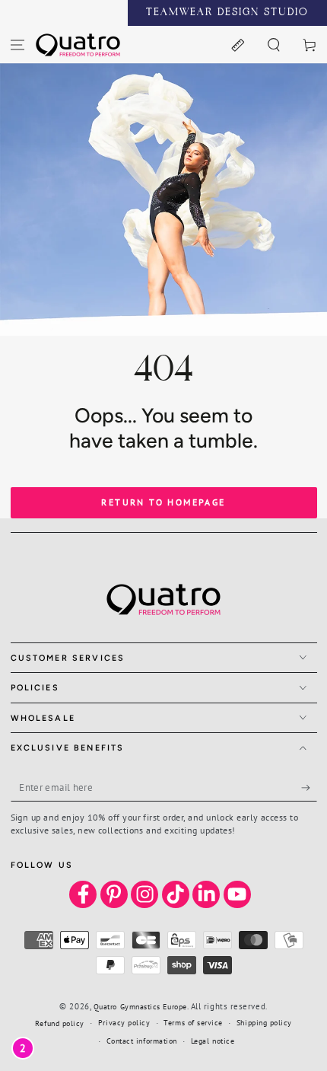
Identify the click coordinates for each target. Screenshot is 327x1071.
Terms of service (193, 1023)
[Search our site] (273, 44)
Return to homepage (163, 502)
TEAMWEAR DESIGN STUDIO (227, 13)
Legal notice (212, 1041)
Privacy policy (124, 1023)
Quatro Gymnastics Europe (140, 1007)
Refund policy (59, 1023)
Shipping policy (264, 1023)
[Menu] (18, 44)
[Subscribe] (309, 788)
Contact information (141, 1041)
